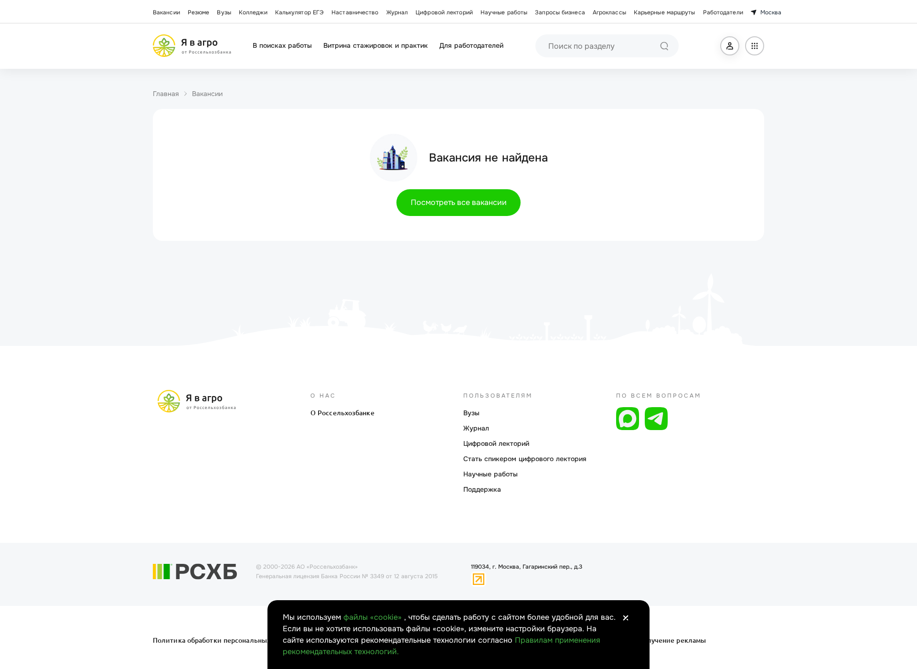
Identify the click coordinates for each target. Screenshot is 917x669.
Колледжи (253, 12)
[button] (729, 45)
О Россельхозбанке (342, 413)
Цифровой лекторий (444, 12)
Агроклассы (609, 12)
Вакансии (166, 12)
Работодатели (723, 12)
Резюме (199, 12)
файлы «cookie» (373, 617)
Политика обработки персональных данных (226, 640)
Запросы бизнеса (560, 12)
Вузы (224, 12)
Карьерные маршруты (664, 12)
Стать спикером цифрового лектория (524, 458)
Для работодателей (471, 45)
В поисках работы (282, 45)
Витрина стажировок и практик (375, 45)
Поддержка (482, 489)
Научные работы (503, 12)
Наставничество (354, 12)
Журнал (397, 12)
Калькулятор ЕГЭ (299, 12)
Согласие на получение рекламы (651, 640)
